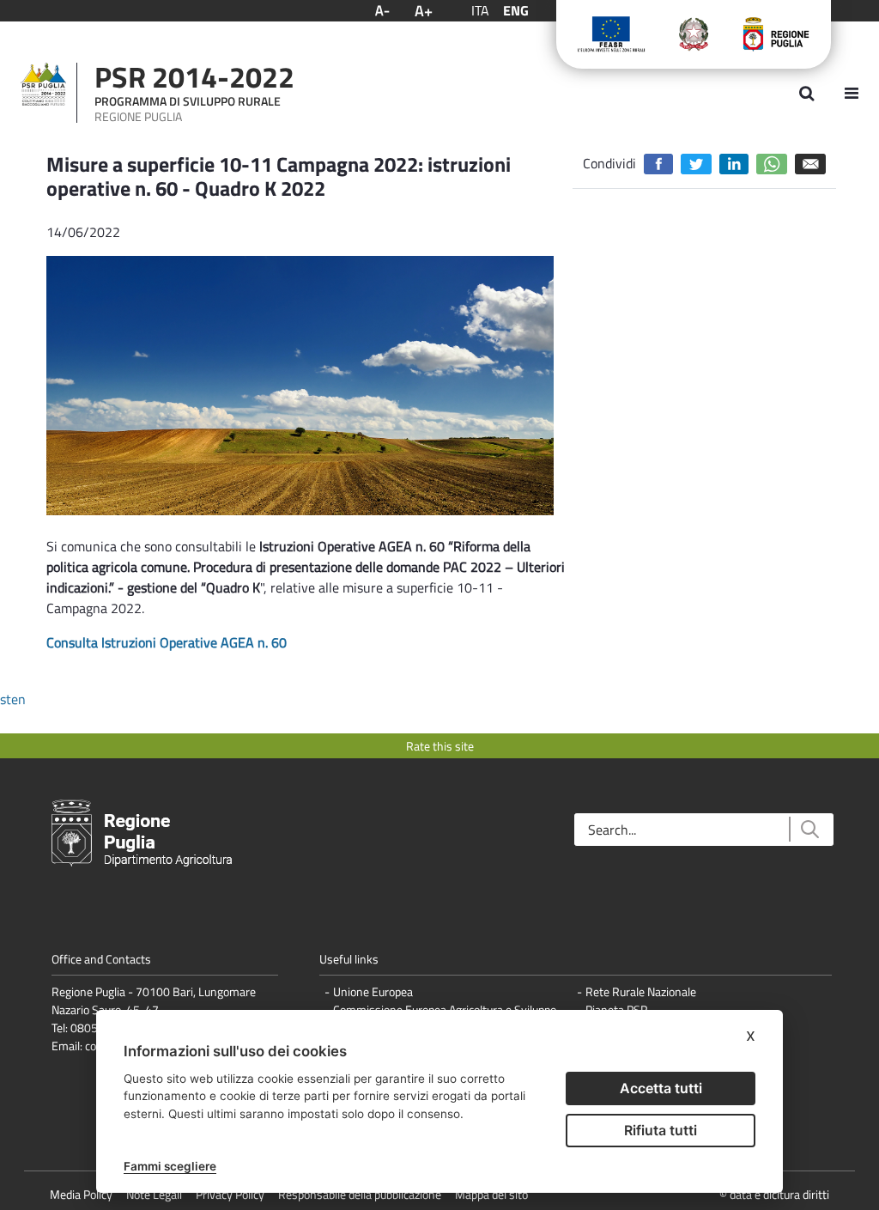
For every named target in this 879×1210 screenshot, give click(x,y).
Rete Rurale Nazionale (640, 991)
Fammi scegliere (170, 1166)
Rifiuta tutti (660, 1130)
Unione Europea (373, 991)
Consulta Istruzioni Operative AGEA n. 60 (166, 642)
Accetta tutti (661, 1088)
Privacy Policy (230, 1194)
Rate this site (440, 746)
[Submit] (809, 829)
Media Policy (81, 1194)
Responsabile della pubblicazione (359, 1194)
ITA (480, 10)
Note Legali (154, 1194)
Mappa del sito (491, 1194)
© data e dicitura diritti (774, 1194)
